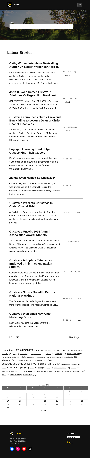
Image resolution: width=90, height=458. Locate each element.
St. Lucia (5, 374)
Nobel (50, 368)
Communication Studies (10, 357)
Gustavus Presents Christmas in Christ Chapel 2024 (31, 204)
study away (16, 375)
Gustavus (30, 360)
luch (79, 159)
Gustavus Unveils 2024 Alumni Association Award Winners (29, 233)
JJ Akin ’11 (66, 75)
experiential (70, 357)
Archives (71, 433)
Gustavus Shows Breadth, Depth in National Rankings (33, 294)
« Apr (43, 410)
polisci (14, 371)
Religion (68, 371)
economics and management (36, 357)
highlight (44, 364)
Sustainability (29, 375)
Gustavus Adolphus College (19, 363)
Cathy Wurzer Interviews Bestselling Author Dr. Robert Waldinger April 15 (34, 65)
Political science (27, 371)
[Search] (77, 26)
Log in (70, 442)
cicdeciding (7, 354)
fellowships (8, 360)
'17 (4, 350)
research (79, 371)
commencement (74, 354)
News (16, 5)
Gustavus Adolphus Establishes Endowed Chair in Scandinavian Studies (30, 263)
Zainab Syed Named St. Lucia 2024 (32, 177)
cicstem (60, 354)
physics (6, 371)
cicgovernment (37, 354)
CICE (16, 354)
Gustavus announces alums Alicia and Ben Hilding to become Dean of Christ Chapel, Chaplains (35, 120)
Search (11, 22)
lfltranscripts (19, 367)
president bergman (45, 371)
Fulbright (21, 360)
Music (33, 368)
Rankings (59, 371)
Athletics (38, 350)
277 (17, 337)
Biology (49, 350)
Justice (5, 368)
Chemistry (59, 350)
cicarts (69, 350)
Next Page (76, 337)
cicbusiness (79, 350)
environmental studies (55, 357)
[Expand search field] (80, 5)
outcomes (75, 368)
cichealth (50, 354)
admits (13, 350)
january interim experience (70, 364)
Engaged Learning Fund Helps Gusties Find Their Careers (29, 150)
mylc (41, 368)
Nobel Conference (62, 368)
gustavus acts (43, 360)
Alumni (26, 349)
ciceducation (25, 354)
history (56, 364)
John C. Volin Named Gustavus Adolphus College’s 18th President (32, 93)
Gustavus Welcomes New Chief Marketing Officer (30, 315)
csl (23, 357)
